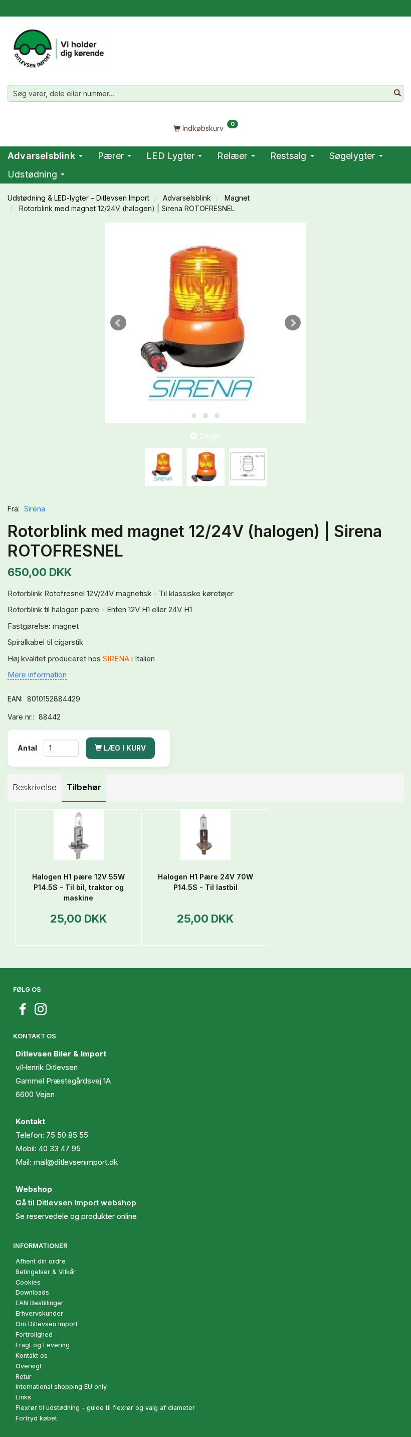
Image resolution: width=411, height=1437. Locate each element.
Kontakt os (32, 1355)
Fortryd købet (36, 1418)
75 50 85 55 (67, 1135)
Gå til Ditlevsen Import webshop (76, 1202)
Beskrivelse (35, 787)
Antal (28, 748)
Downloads (32, 1292)
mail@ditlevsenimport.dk (76, 1162)
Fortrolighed (34, 1334)
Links (23, 1397)
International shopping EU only (61, 1386)
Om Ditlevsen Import (47, 1324)
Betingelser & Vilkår (46, 1272)
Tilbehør (84, 787)
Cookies (28, 1282)
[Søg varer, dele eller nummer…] (397, 93)
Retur (24, 1376)
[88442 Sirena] (205, 323)
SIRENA (116, 658)
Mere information (37, 674)
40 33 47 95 (60, 1148)
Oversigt (29, 1366)
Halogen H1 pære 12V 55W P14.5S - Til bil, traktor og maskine (78, 887)
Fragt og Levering (43, 1345)
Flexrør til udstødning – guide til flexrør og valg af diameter (105, 1407)
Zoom (209, 436)
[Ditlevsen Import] (58, 45)
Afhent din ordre (41, 1261)
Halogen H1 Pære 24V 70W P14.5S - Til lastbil (205, 881)
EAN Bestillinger (40, 1303)
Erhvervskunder (39, 1313)
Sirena (34, 508)
